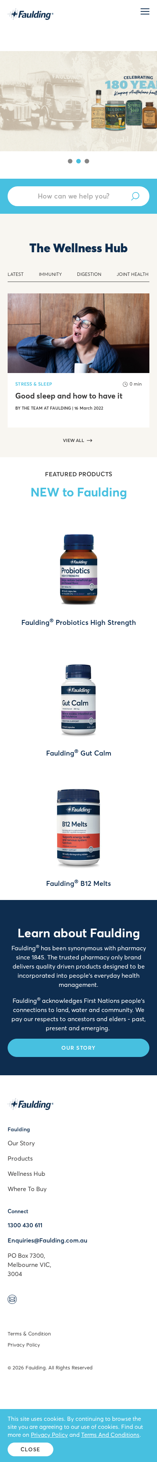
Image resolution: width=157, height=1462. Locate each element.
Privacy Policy (24, 1345)
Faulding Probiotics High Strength (78, 622)
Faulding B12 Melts (78, 883)
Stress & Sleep (33, 384)
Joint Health (133, 274)
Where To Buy (27, 1189)
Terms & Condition (29, 1334)
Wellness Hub (26, 1173)
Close (31, 1449)
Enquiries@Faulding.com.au (47, 1240)
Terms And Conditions (110, 1434)
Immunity (50, 274)
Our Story (78, 1047)
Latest (16, 274)
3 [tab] (87, 161)
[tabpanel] (78, 89)
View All (73, 440)
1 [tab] (70, 161)
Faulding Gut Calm (78, 753)
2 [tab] (78, 161)
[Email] (12, 1300)
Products (20, 1158)
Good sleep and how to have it (68, 395)
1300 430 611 (25, 1225)
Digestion (89, 274)
